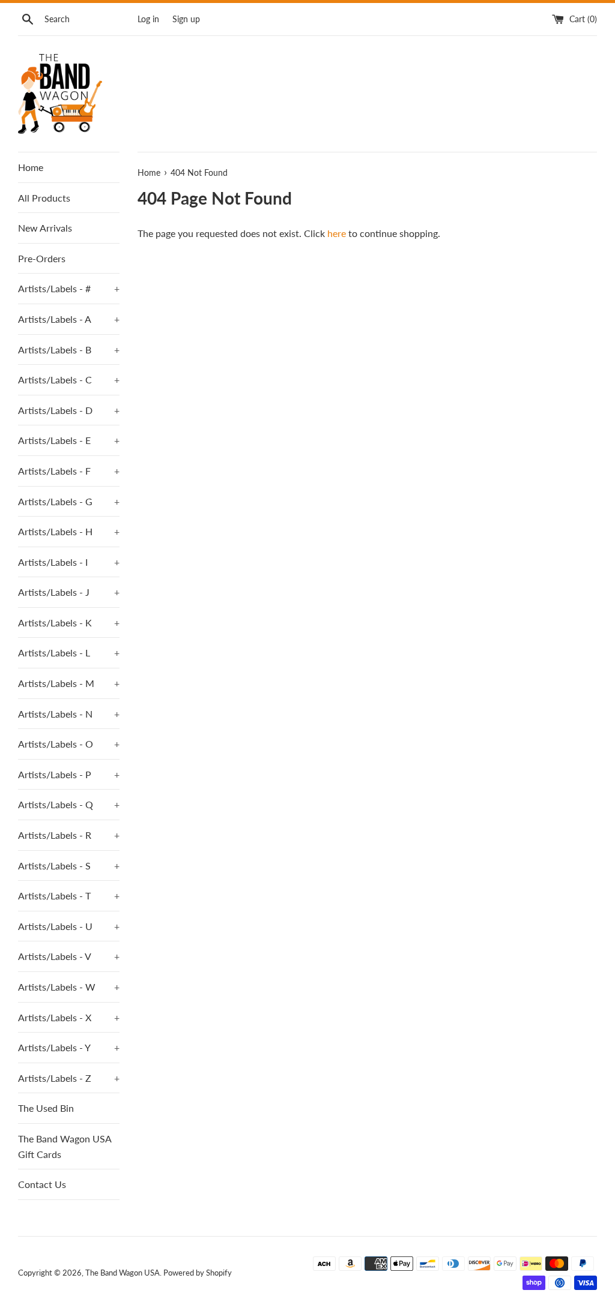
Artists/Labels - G (69, 501)
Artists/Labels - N (69, 713)
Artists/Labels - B (69, 349)
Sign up (186, 19)
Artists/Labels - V (69, 956)
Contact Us (42, 1184)
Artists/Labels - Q (69, 804)
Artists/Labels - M (69, 683)
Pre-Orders (41, 258)
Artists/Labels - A (69, 319)
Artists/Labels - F (69, 470)
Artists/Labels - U (69, 926)
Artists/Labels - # (69, 288)
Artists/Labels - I (69, 562)
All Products (44, 197)
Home (30, 167)
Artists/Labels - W (69, 986)
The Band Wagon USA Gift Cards (64, 1146)
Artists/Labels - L (69, 652)
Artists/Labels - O (69, 743)
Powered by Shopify (197, 1272)
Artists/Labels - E (69, 440)
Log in (148, 19)
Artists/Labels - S (69, 865)
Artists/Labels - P (69, 774)
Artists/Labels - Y (69, 1047)
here (336, 233)
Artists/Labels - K (69, 622)
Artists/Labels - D (69, 410)
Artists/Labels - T (69, 895)
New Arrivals (45, 227)
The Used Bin (46, 1108)
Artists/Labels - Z (69, 1078)
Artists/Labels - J (69, 592)
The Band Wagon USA (122, 1272)
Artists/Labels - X (69, 1017)
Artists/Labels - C (69, 379)
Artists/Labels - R (69, 835)
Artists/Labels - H (69, 531)
